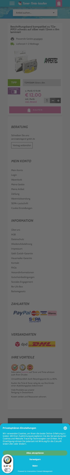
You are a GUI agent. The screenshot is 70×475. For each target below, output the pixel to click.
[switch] (7, 470)
